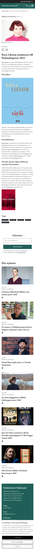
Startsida (3, 11)
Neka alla (17, 546)
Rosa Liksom (5, 62)
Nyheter (7, 11)
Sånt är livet (20, 156)
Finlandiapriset (5, 222)
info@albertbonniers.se (9, 514)
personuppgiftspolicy (21, 252)
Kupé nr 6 (27, 154)
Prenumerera (17, 247)
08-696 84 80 (7, 508)
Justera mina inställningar (17, 542)
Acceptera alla (17, 537)
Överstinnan (15, 158)
